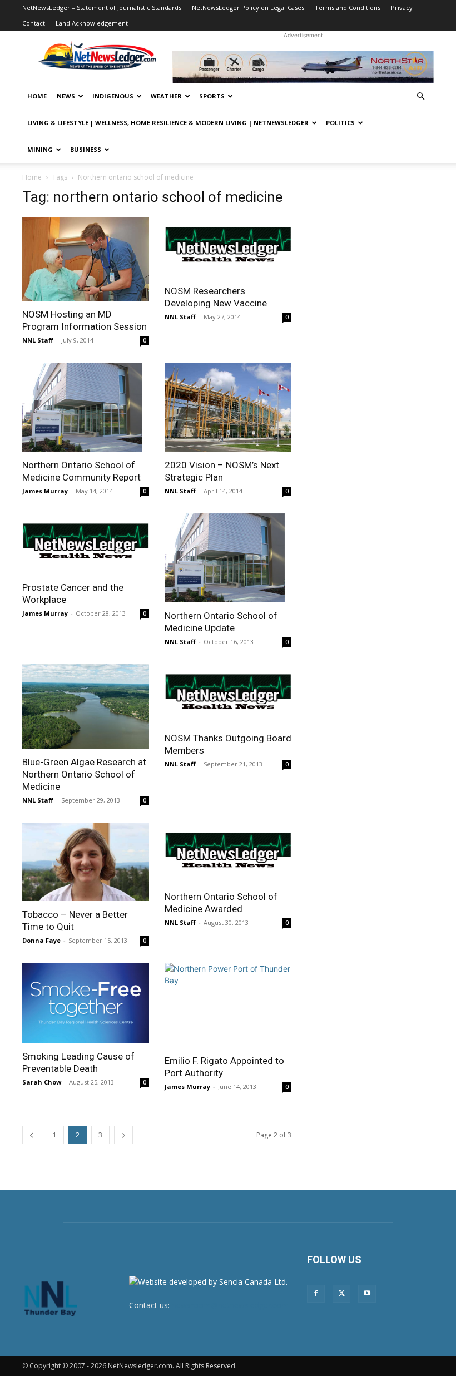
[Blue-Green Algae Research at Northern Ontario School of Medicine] (85, 706)
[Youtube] (367, 1294)
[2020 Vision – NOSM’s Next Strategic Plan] (228, 407)
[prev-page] (31, 1135)
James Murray (45, 491)
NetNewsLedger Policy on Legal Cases (248, 7)
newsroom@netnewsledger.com (230, 1305)
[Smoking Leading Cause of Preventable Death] (85, 1003)
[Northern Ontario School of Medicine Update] (228, 557)
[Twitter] (341, 1294)
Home (37, 96)
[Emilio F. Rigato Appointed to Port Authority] (228, 1005)
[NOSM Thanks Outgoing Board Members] (228, 694)
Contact (33, 23)
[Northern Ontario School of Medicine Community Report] (85, 407)
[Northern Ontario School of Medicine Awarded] (228, 853)
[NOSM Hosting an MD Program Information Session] (85, 259)
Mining (40, 149)
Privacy (402, 7)
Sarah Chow (41, 1082)
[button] (420, 96)
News (66, 96)
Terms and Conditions (347, 7)
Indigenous (112, 96)
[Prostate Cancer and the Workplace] (85, 543)
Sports (212, 96)
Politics (340, 122)
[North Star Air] (303, 67)
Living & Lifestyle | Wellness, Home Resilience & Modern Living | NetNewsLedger (168, 122)
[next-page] (123, 1135)
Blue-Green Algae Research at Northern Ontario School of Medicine (84, 774)
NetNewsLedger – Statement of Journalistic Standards (101, 7)
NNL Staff (37, 340)
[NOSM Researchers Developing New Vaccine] (228, 247)
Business (85, 149)
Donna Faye (41, 940)
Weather (166, 96)
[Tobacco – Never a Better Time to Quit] (85, 862)
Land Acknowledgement (92, 23)
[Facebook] (316, 1294)
